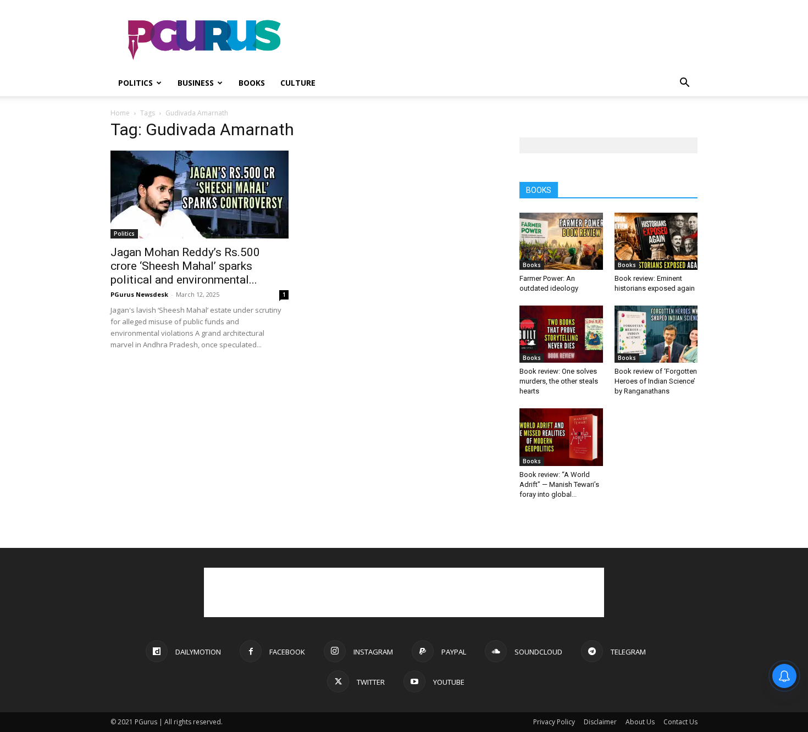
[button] (684, 84)
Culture (298, 82)
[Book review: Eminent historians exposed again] (656, 241)
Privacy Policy (554, 722)
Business (196, 82)
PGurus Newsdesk (139, 294)
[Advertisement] (497, 40)
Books (252, 82)
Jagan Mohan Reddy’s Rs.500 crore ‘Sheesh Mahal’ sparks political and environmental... (185, 266)
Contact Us (680, 722)
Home (120, 113)
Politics (135, 82)
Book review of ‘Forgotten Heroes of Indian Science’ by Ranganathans (656, 381)
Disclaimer (600, 722)
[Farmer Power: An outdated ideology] (561, 241)
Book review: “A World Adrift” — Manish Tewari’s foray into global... (559, 484)
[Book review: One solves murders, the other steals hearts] (561, 334)
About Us (640, 722)
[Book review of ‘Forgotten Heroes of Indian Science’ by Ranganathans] (656, 334)
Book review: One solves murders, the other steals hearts (558, 381)
